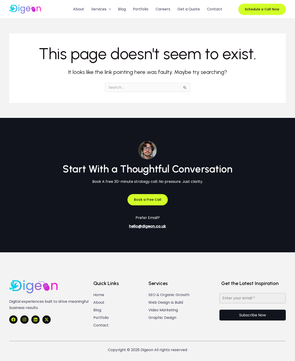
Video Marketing (163, 310)
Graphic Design (162, 318)
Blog (97, 310)
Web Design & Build (165, 302)
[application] (108, 9)
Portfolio (101, 318)
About (98, 302)
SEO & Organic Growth (168, 295)
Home (98, 295)
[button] (262, 9)
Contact (101, 325)
